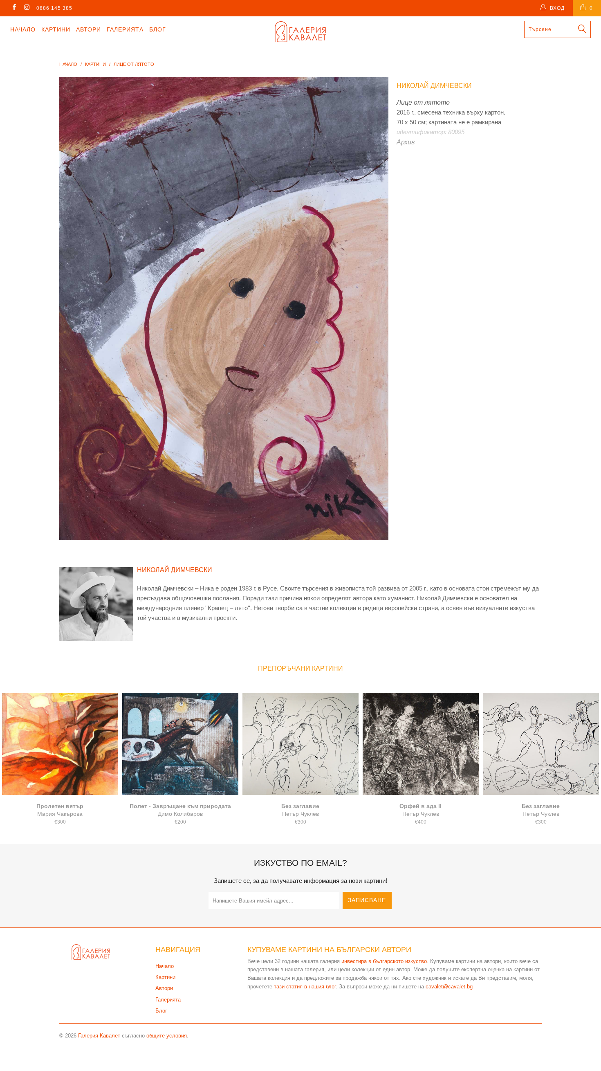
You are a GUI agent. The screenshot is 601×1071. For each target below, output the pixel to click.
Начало (23, 29)
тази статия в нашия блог (305, 986)
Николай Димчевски (434, 85)
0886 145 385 (54, 8)
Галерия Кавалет (99, 1036)
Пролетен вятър (60, 744)
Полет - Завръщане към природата (180, 744)
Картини (55, 29)
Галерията (125, 29)
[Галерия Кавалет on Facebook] (13, 8)
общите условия (166, 1036)
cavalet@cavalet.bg (449, 986)
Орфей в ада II (421, 744)
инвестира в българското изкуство (384, 961)
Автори (88, 29)
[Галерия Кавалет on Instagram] (26, 8)
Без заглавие (300, 744)
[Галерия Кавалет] (300, 31)
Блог (157, 29)
